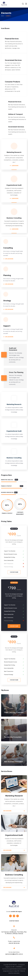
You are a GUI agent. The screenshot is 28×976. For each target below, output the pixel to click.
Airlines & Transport (15, 114)
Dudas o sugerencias (14, 941)
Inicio (2, 15)
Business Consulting (14, 218)
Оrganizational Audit (14, 431)
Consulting (8, 248)
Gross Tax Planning (16, 372)
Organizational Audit (14, 185)
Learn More (14, 165)
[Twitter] (14, 916)
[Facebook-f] (17, 916)
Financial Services (14, 102)
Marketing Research (14, 152)
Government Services (16, 127)
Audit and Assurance (13, 349)
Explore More (9, 258)
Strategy (7, 301)
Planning (7, 275)
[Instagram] (10, 916)
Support (6, 326)
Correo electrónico (14, 952)
